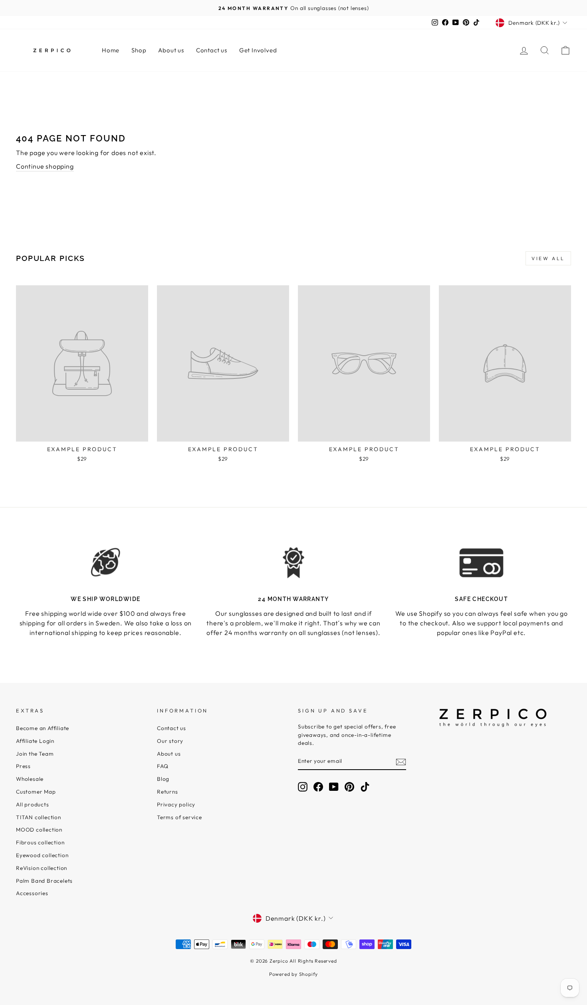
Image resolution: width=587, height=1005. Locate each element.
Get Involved (258, 50)
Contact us (211, 50)
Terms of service (179, 817)
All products (32, 804)
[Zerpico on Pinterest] (349, 787)
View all (548, 258)
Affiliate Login (35, 740)
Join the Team (35, 753)
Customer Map (36, 791)
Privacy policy (176, 804)
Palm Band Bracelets (44, 880)
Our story (170, 740)
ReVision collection (41, 868)
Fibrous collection (40, 842)
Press (23, 766)
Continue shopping (45, 166)
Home (110, 50)
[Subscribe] (401, 761)
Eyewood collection (42, 855)
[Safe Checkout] (481, 562)
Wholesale (30, 778)
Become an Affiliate (42, 728)
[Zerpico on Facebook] (318, 787)
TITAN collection (38, 817)
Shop (138, 50)
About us (171, 50)
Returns (167, 791)
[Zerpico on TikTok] (365, 787)
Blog (163, 778)
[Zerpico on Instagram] (302, 787)
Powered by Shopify (293, 974)
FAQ (162, 766)
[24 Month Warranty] (293, 562)
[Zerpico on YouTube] (334, 787)
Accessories (32, 893)
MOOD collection (39, 829)
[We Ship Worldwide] (105, 562)
